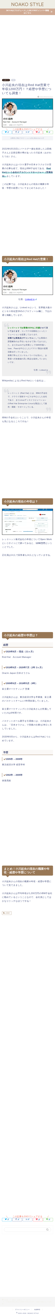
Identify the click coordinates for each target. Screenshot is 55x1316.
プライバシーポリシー (22, 1309)
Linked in (30, 299)
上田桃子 (7, 913)
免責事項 (37, 1309)
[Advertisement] (27, 45)
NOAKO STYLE (27, 4)
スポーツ (6, 80)
